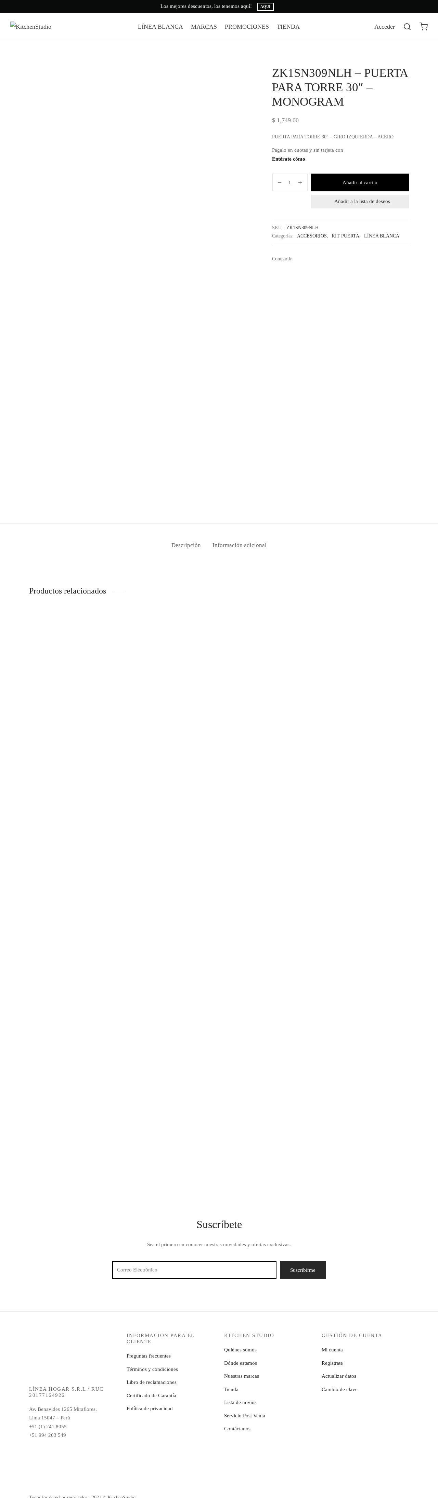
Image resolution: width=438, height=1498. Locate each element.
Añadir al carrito (360, 182)
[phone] (89, 1461)
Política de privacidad (150, 1408)
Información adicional (239, 545)
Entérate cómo (288, 159)
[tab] (186, 545)
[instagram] (48, 1461)
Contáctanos (237, 1428)
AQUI (265, 7)
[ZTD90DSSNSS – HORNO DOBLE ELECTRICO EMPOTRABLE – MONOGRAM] (365, 867)
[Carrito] (424, 27)
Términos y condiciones (152, 1369)
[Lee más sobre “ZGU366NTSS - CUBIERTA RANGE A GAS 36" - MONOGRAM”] (267, 1108)
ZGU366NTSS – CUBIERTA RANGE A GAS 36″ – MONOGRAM (266, 1135)
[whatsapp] (75, 1461)
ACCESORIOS (312, 236)
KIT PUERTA (345, 236)
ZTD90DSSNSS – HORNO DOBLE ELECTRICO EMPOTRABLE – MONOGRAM (360, 1138)
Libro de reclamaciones (152, 1382)
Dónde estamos (240, 1363)
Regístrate (332, 1363)
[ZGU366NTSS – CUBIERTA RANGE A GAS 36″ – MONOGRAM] (267, 867)
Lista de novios (240, 1402)
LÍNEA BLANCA (160, 26)
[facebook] (34, 1461)
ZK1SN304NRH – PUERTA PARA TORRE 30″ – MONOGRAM (66, 713)
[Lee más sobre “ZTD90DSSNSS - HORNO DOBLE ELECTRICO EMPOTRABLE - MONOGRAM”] (365, 1108)
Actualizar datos (339, 1376)
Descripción (186, 545)
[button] (72, 686)
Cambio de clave (340, 1389)
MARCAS (204, 26)
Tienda (231, 1389)
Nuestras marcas (241, 1376)
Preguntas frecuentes (149, 1356)
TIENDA (288, 26)
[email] (61, 1461)
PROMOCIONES (247, 26)
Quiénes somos (240, 1349)
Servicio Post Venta (244, 1415)
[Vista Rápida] (88, 686)
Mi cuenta (332, 1349)
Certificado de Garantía (151, 1395)
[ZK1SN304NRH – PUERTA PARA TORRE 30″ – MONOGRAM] (72, 656)
